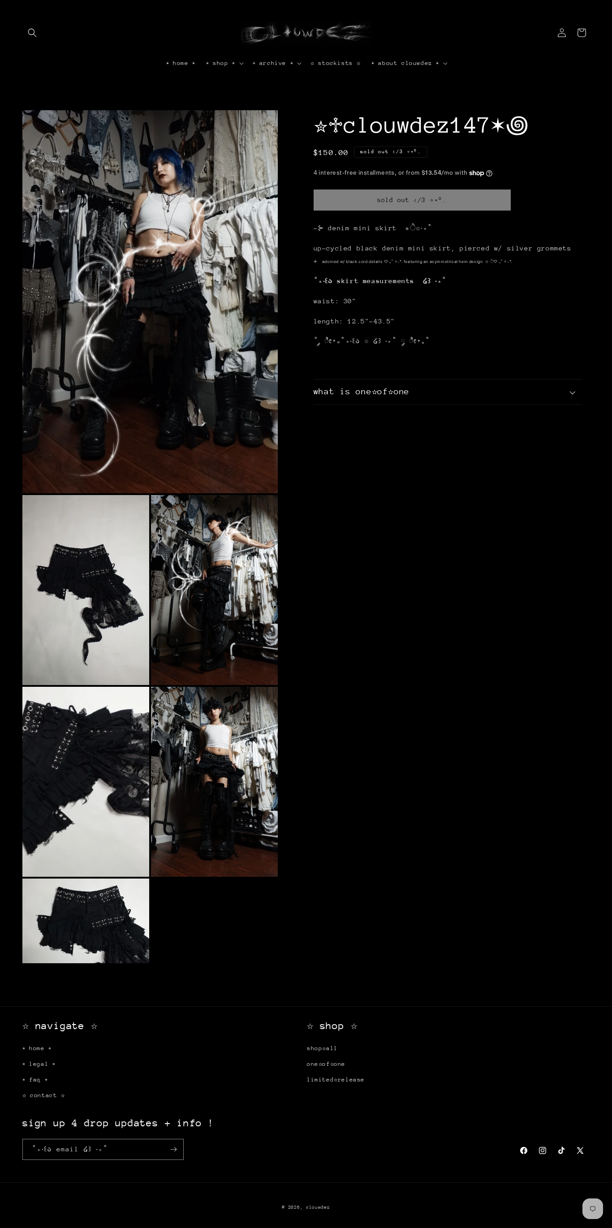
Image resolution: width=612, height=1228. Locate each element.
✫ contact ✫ (43, 1095)
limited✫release (336, 1079)
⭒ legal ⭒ (38, 1063)
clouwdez (318, 1207)
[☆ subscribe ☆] (173, 1149)
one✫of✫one (326, 1063)
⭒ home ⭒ (37, 1048)
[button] (32, 33)
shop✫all (322, 1048)
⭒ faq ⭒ (34, 1079)
